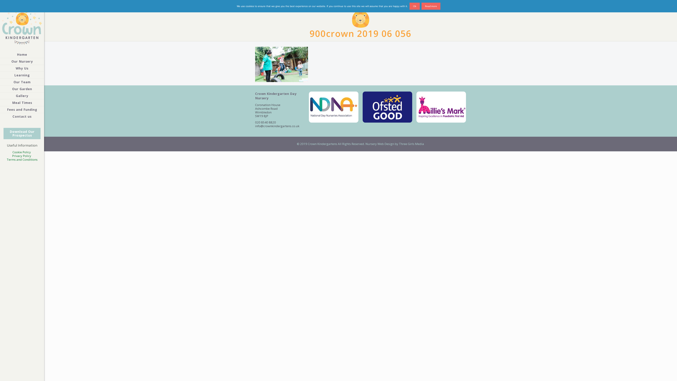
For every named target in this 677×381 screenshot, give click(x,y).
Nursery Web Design (379, 144)
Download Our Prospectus (22, 133)
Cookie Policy (22, 152)
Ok (414, 6)
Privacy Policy (22, 156)
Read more (431, 6)
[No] (672, 6)
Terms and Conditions (22, 160)
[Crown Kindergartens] (22, 26)
